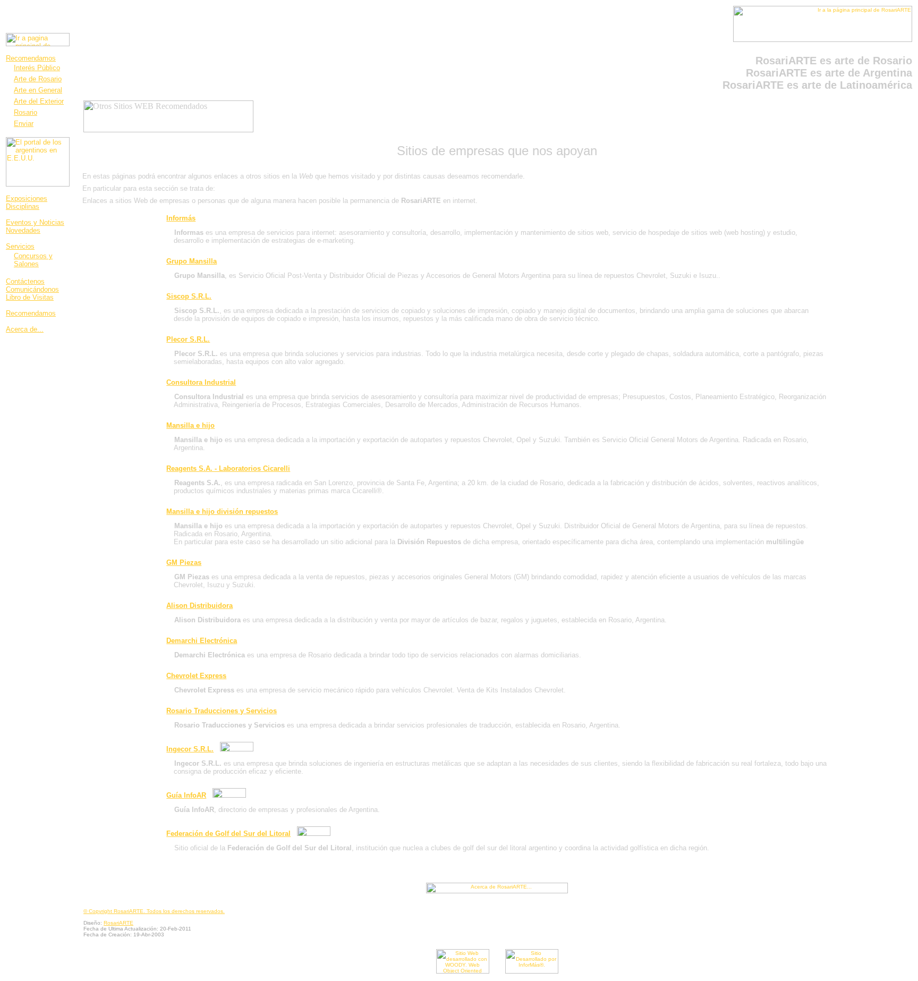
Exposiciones (26, 198)
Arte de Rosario (38, 79)
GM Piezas (183, 562)
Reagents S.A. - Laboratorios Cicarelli (228, 468)
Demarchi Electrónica (201, 641)
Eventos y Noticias (35, 222)
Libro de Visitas (30, 297)
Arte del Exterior (39, 101)
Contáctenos (25, 281)
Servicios (20, 246)
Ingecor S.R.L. (190, 749)
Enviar (23, 124)
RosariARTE (118, 923)
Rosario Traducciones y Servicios (221, 711)
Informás (181, 218)
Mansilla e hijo (190, 425)
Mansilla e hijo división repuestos (222, 511)
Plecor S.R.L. (188, 339)
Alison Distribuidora (199, 606)
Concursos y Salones (33, 260)
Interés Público (37, 68)
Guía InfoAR (186, 795)
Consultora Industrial (201, 382)
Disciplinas (22, 206)
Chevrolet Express (196, 676)
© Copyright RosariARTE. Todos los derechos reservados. (154, 911)
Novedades (23, 230)
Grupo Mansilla (191, 261)
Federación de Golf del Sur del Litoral (228, 834)
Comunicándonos (32, 289)
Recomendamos (31, 58)
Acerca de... (25, 329)
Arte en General (38, 90)
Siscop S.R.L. (188, 296)
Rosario (25, 112)
